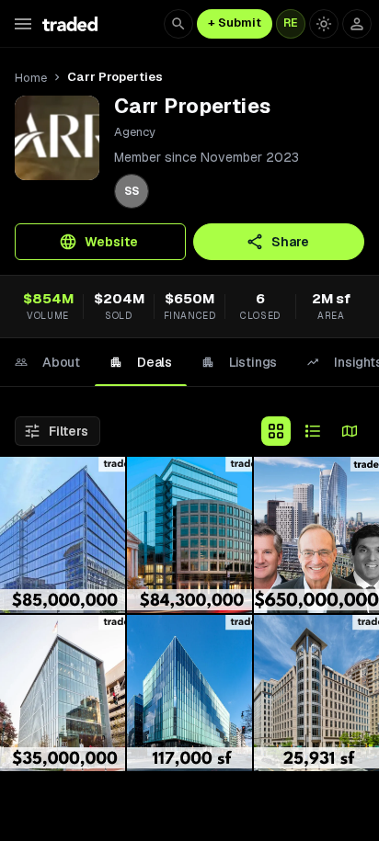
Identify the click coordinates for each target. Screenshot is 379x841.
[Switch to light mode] (324, 24)
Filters (68, 431)
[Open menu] (23, 24)
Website (111, 241)
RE (290, 23)
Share (290, 241)
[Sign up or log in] (357, 24)
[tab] (47, 362)
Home (31, 77)
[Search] (178, 24)
